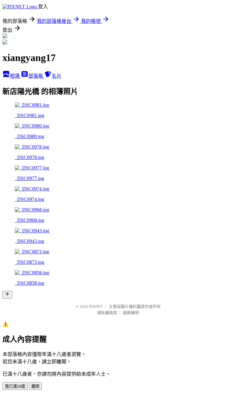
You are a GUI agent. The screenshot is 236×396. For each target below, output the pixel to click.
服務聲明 (131, 312)
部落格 (36, 76)
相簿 (15, 76)
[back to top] (7, 295)
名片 (56, 76)
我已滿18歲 (15, 386)
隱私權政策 (107, 312)
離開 (35, 386)
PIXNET (96, 306)
